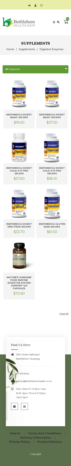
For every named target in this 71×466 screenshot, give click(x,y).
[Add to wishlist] (41, 5)
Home (10, 49)
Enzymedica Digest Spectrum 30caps (19, 225)
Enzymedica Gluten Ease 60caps (52, 225)
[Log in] (30, 5)
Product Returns (49, 441)
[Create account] (36, 5)
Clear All (63, 313)
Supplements (27, 49)
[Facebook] (14, 406)
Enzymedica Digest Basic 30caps (19, 116)
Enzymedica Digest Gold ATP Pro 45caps (19, 171)
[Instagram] (24, 406)
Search (15, 433)
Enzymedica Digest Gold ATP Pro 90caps (52, 171)
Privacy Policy (19, 441)
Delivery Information (35, 437)
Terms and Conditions (44, 433)
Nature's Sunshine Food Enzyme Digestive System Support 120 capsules (19, 283)
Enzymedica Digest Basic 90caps (52, 116)
